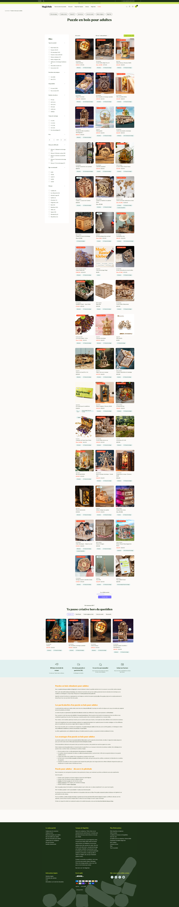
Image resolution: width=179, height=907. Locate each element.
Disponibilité (52, 83)
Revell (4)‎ (53, 205)
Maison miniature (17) (56, 57)
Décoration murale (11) (56, 65)
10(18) (52, 174)
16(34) (52, 181)
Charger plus (105, 597)
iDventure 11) (54, 200)
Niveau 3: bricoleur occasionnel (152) (58, 156)
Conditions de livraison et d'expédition (119, 834)
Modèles (60, 781)
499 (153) (53, 104)
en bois (68, 781)
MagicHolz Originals (79, 6)
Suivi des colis (113, 836)
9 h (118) (53, 125)
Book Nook (73, 784)
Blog (111, 846)
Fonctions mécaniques (54, 72)
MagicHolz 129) (54, 202)
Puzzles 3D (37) (54, 50)
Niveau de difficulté (53, 144)
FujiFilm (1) (53, 197)
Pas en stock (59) (55, 90)
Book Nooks (78, 614)
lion (72, 792)
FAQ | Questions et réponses (116, 831)
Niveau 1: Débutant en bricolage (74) (58, 150)
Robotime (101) (54, 207)
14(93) (52, 179)
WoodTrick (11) (54, 216)
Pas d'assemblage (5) (55, 130)
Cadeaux (87, 6)
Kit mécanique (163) (55, 52)
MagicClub (93, 6)
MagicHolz (74, 689)
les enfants (61, 710)
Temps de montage (53, 116)
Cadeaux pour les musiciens (52, 831)
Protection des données (51, 878)
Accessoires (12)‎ (54, 68)
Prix (49, 134)
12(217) (52, 177)
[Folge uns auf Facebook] (112, 877)
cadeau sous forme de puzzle (84, 789)
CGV (47, 880)
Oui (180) (53, 77)
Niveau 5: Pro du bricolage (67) (58, 163)
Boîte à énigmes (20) (55, 59)
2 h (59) (52, 120)
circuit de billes (96, 696)
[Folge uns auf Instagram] (116, 877)
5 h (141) (53, 123)
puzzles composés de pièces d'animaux (104, 792)
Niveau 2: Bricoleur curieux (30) (58, 153)
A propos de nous (114, 844)
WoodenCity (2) (54, 214)
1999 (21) (53, 109)
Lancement (7, 10)
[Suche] (126, 6)
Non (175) (53, 79)
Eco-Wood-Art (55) (55, 193)
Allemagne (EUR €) (79, 889)
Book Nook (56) (54, 47)
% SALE (99, 6)
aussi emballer (73, 789)
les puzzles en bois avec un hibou (87, 792)
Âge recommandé (53, 167)
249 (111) (53, 102)
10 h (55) (53, 127)
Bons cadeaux (113, 842)
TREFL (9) (53, 209)
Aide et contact (113, 833)
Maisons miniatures (62, 782)
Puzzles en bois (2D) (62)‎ (56, 54)
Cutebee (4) (53, 190)
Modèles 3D (70, 614)
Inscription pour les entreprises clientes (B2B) (120, 838)
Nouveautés (108, 614)
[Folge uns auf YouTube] (124, 877)
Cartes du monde (99, 614)
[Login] (129, 6)
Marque (50, 186)
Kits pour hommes (50, 842)
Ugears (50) (53, 212)
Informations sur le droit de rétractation (55, 881)
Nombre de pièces (53, 95)
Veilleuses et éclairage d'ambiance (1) (58, 62)
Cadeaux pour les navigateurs (52, 840)
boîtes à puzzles (62, 789)
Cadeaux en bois (49, 833)
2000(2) (52, 111)
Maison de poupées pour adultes (53, 834)
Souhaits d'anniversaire (51, 844)
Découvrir (70, 6)
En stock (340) (54, 88)
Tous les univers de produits (60, 6)
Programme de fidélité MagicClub (117, 840)
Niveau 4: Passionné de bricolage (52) (58, 160)
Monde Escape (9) (55, 195)
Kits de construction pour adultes (53, 838)
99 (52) (52, 99)
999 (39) (53, 107)
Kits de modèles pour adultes (52, 836)
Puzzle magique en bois (88, 614)
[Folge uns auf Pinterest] (120, 877)
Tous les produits (114, 848)
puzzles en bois (105, 696)
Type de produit (52, 43)
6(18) (52, 172)
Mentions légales (50, 876)
